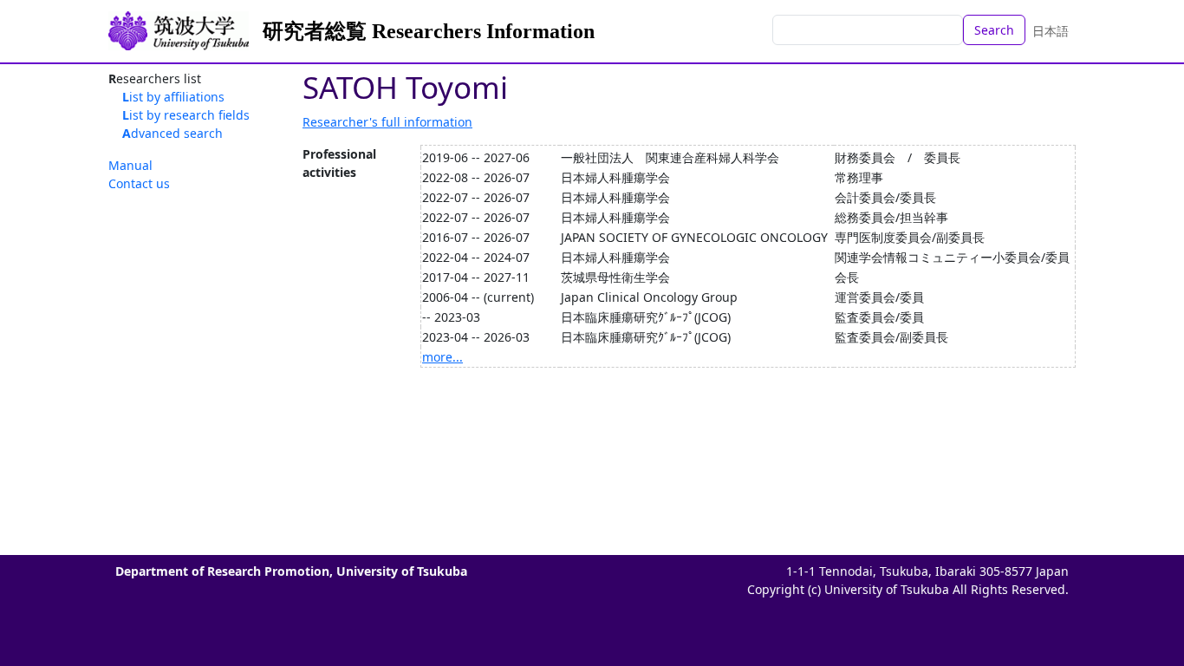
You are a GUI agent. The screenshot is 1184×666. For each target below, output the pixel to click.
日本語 (1050, 31)
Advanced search (172, 133)
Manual (130, 165)
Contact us (139, 183)
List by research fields (186, 115)
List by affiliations (173, 96)
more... (442, 357)
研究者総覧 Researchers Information (429, 31)
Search (994, 30)
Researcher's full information (387, 122)
